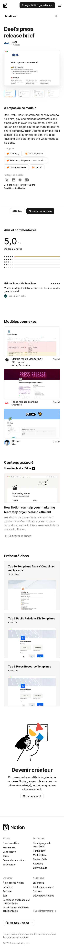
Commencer (32, 796)
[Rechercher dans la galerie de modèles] (56, 16)
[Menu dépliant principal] (59, 5)
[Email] (27, 180)
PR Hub (15, 441)
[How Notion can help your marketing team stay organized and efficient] (32, 488)
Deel (14, 41)
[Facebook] (20, 180)
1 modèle (15, 45)
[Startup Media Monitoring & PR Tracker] (32, 341)
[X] (7, 180)
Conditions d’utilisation (14, 188)
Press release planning (24, 401)
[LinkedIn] (13, 180)
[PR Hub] (32, 424)
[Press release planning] (32, 384)
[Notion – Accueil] (5, 5)
